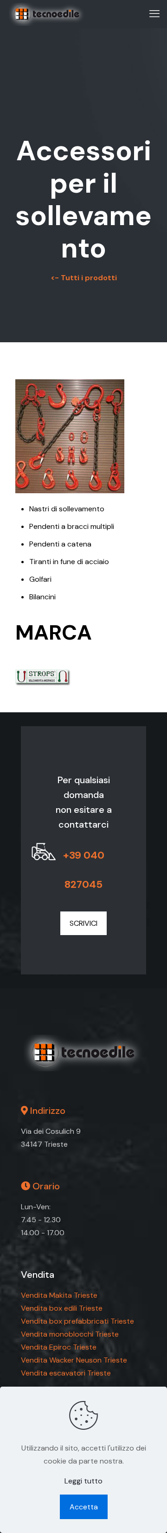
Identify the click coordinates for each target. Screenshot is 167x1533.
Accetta (84, 1507)
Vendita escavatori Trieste (66, 1373)
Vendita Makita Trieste (59, 1295)
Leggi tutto (83, 1481)
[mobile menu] (154, 14)
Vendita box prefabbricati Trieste (77, 1321)
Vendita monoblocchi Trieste (70, 1334)
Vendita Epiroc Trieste (58, 1347)
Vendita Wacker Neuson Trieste (74, 1360)
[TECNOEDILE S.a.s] (47, 13)
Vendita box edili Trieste (62, 1308)
